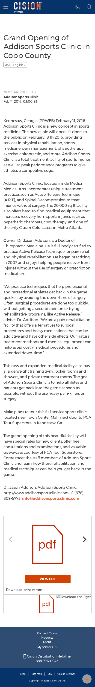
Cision (53, 680)
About (47, 642)
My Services (45, 647)
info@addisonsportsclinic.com (50, 498)
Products (47, 637)
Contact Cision (47, 633)
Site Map (37, 673)
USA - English (14, 65)
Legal (23, 673)
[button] (77, 7)
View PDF (48, 579)
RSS (50, 673)
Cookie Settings (66, 673)
